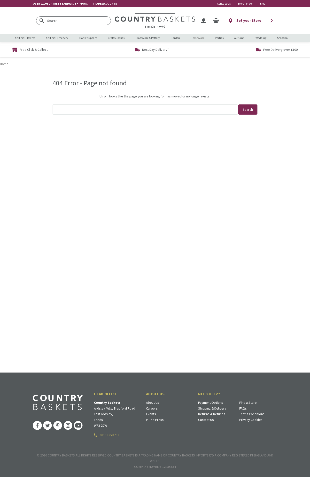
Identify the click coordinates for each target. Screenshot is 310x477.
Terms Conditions (251, 414)
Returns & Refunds (211, 414)
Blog (262, 3)
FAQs (243, 408)
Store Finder (245, 3)
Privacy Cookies (251, 420)
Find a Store (248, 402)
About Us (152, 402)
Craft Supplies (116, 38)
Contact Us (224, 3)
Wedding (261, 38)
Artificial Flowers (25, 38)
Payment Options (210, 402)
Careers (152, 408)
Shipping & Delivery (212, 408)
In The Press (155, 420)
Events (151, 414)
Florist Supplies (88, 38)
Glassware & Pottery (147, 38)
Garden (175, 38)
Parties (219, 38)
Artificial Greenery (57, 38)
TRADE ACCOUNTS (105, 3)
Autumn (239, 38)
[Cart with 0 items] (216, 20)
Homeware (197, 38)
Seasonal (282, 38)
